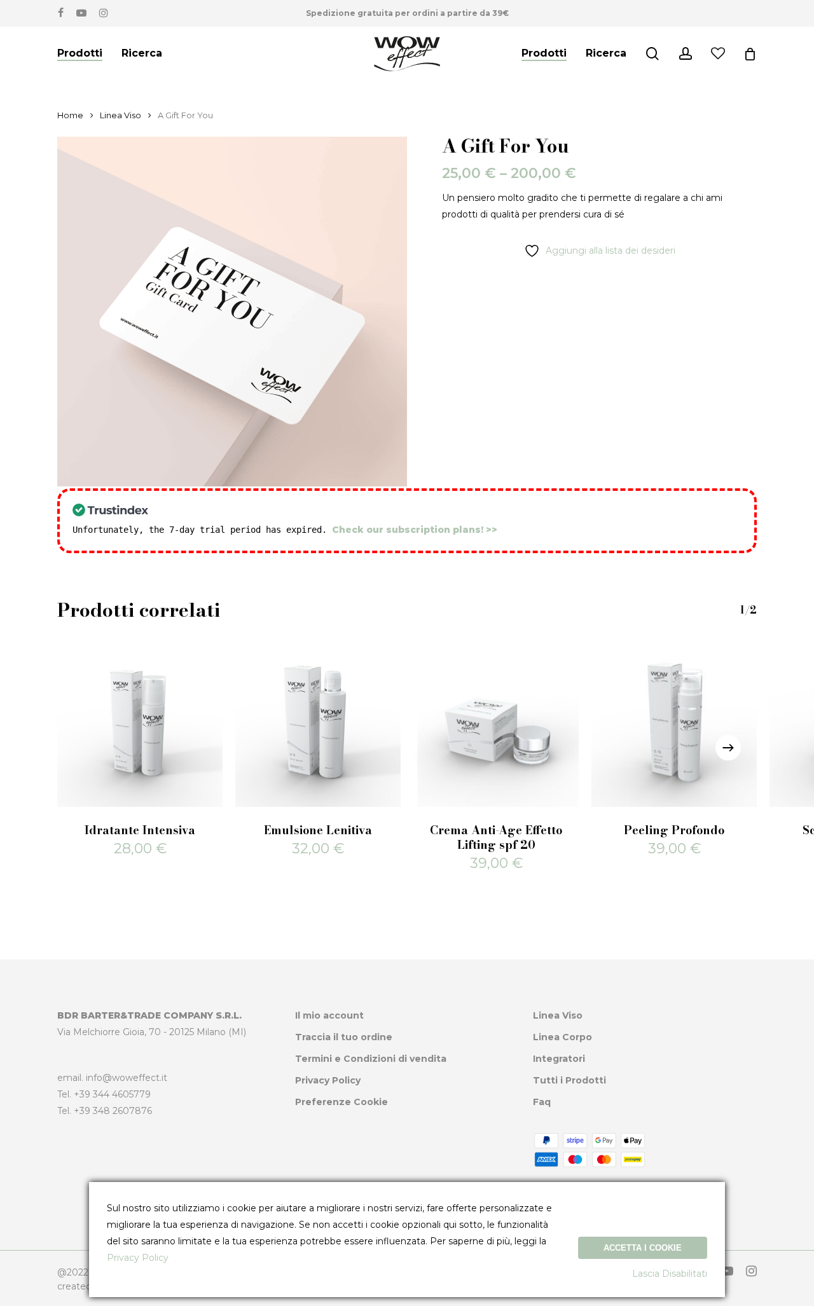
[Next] (728, 747)
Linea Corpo (562, 1037)
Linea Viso (120, 115)
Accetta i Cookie (643, 1248)
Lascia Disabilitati (669, 1273)
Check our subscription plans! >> (414, 529)
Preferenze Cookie (341, 1102)
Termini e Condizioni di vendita (370, 1058)
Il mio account (329, 1015)
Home (70, 115)
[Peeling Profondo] (674, 724)
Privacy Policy (328, 1080)
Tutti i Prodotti (569, 1080)
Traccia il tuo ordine (343, 1037)
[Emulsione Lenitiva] (318, 724)
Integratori (559, 1058)
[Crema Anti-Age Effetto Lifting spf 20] (496, 724)
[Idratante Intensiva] (140, 724)
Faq (542, 1102)
